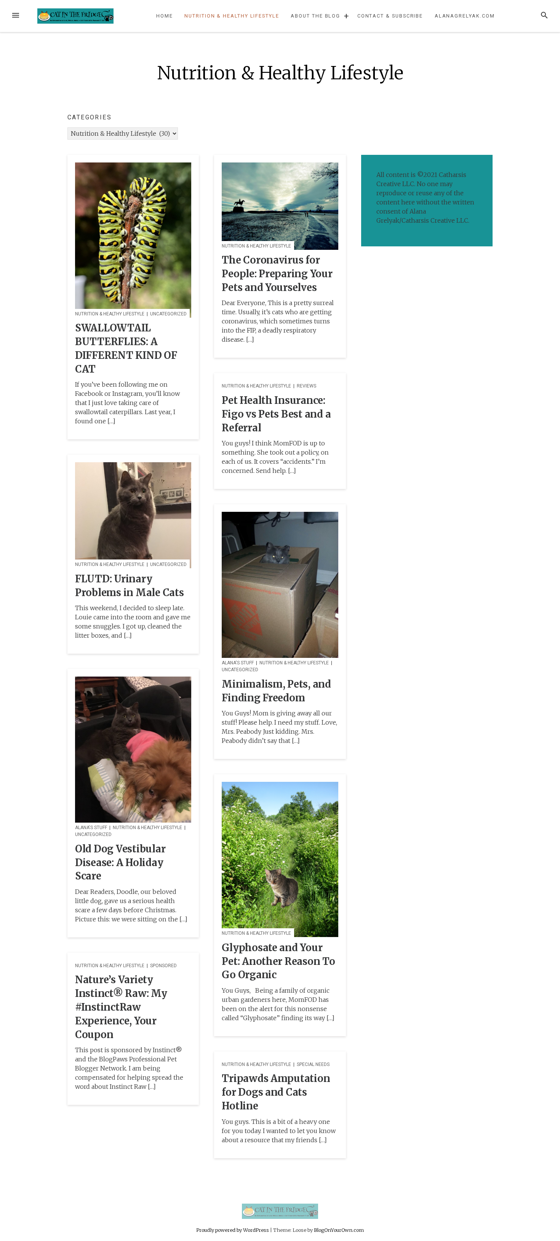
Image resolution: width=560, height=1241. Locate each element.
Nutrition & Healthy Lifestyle (109, 314)
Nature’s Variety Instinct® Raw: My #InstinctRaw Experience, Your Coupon (121, 1007)
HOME (164, 16)
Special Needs (313, 1064)
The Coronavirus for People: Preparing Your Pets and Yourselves (277, 274)
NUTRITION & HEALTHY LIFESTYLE (231, 16)
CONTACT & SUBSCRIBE (390, 16)
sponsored (163, 965)
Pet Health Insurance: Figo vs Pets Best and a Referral (276, 414)
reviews (306, 386)
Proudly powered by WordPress (233, 1230)
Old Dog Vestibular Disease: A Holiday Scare (120, 863)
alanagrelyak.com (465, 16)
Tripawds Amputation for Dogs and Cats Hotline (276, 1092)
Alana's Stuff (238, 663)
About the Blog (315, 16)
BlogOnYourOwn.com (339, 1230)
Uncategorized (168, 314)
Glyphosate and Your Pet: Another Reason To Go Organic (278, 961)
